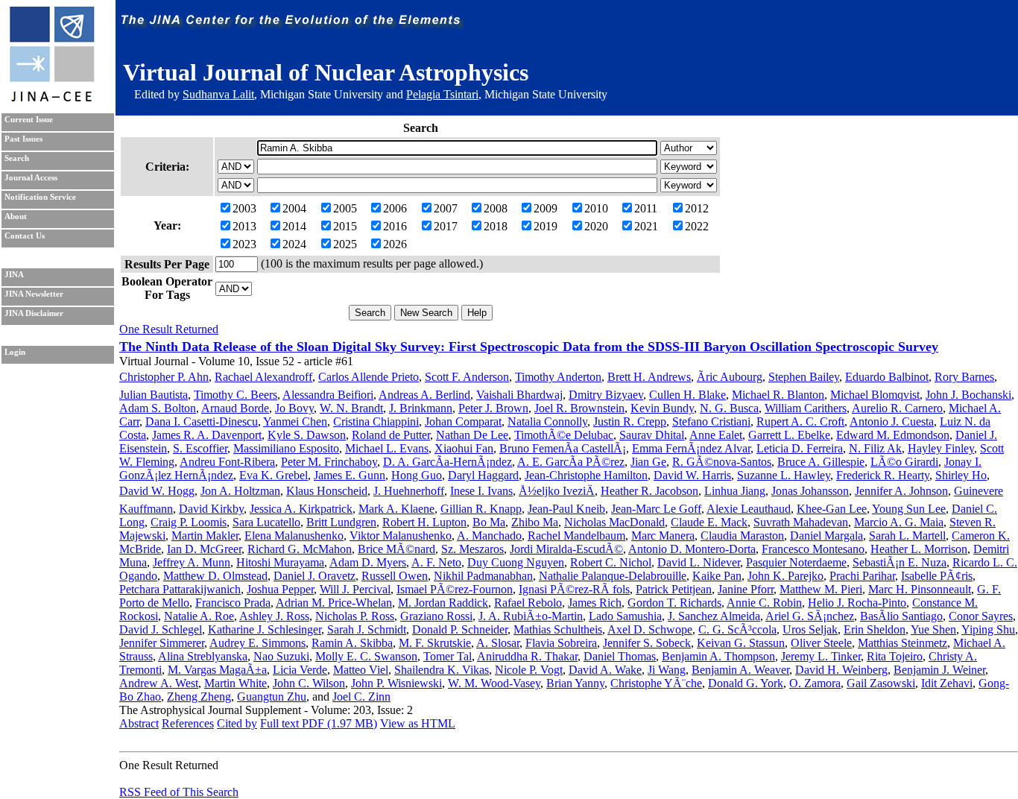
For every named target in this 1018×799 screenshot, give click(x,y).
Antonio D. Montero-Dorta (692, 549)
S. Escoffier (200, 448)
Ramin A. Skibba (352, 643)
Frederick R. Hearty (882, 475)
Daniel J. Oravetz (314, 575)
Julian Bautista (153, 394)
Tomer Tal (447, 656)
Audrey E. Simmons (257, 643)
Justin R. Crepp (629, 421)
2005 (345, 208)
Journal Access (30, 178)
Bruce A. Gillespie (820, 461)
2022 (697, 226)
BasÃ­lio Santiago (901, 616)
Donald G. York (745, 683)
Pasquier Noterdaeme (796, 562)
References (188, 723)
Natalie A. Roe (199, 616)
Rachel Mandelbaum (576, 535)
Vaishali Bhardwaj (519, 394)
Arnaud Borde (235, 408)
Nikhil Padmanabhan (483, 575)
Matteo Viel (360, 669)
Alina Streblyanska (202, 656)
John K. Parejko (785, 575)
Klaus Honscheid (326, 490)
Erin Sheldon (874, 629)
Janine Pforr (746, 589)
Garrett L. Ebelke (789, 435)
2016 (395, 226)
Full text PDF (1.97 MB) (318, 723)
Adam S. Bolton (157, 408)
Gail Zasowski (881, 683)
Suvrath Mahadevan (800, 522)
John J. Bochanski (968, 394)
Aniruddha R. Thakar (527, 656)
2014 (294, 226)
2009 (545, 208)
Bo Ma (488, 522)
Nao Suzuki (281, 656)
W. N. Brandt (351, 408)
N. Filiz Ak (875, 448)
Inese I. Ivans (481, 490)
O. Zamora (815, 683)
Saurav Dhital (651, 435)
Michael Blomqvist (875, 394)
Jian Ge (648, 461)
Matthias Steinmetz (902, 643)
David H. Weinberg (841, 669)
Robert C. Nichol (610, 562)
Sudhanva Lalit (218, 94)
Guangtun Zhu (271, 696)
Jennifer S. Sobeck (647, 643)
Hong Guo (416, 475)
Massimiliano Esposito (286, 448)
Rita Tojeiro (895, 656)
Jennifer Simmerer (161, 643)
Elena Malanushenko (294, 535)
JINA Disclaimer (33, 313)
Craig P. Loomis (189, 522)
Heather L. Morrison (918, 549)
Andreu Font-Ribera (227, 461)
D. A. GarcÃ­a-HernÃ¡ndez (447, 461)
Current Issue (28, 120)
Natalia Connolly (547, 421)
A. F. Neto (436, 562)
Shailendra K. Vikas (441, 669)
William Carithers (806, 408)
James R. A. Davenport (207, 435)
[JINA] (51, 98)
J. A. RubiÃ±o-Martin (530, 616)
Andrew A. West (158, 683)
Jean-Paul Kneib (566, 508)
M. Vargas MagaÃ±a (217, 669)
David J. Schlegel (160, 629)
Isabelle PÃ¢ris (937, 575)
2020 (596, 226)
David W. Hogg (157, 490)
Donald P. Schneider (460, 629)
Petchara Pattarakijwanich (180, 589)
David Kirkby (211, 508)
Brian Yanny (575, 683)
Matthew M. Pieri (821, 589)
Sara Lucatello (266, 522)
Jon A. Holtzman (240, 490)
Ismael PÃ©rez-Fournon (454, 589)
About (15, 216)
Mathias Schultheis (557, 629)
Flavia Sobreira (561, 643)
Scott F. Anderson (467, 376)
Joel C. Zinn (361, 696)
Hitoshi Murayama (280, 562)
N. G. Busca (729, 408)
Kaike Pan (717, 575)
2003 (244, 208)
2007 (446, 208)
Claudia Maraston (742, 535)
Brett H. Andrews (649, 376)
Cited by (237, 723)
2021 (646, 226)
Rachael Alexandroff (263, 376)
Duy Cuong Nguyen (515, 562)
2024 (294, 244)
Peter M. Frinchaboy (329, 461)
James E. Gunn (349, 475)
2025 (345, 244)
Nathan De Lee (472, 435)
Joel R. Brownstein (579, 408)
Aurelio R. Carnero (897, 408)
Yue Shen (933, 629)
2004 (294, 208)
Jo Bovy (294, 408)
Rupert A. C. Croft (800, 421)
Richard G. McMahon (299, 549)
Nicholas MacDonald (614, 522)
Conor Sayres (981, 616)
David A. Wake (605, 669)
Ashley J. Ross (274, 616)
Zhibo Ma (534, 522)
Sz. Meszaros (472, 549)
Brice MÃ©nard (396, 549)
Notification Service (40, 197)
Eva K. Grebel (273, 475)
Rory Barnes (964, 376)
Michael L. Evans (387, 448)
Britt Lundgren (341, 522)
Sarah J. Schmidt (366, 629)
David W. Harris (692, 475)
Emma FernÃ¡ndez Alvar (691, 448)
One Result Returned (168, 329)
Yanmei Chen (295, 421)
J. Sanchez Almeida (714, 616)
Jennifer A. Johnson (901, 490)
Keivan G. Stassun (741, 643)
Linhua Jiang (734, 490)
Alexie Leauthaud (748, 508)
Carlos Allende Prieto (368, 376)
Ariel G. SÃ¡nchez (809, 616)
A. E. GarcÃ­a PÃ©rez (571, 461)
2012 (697, 208)
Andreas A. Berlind (424, 394)
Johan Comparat (463, 421)
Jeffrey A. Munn (191, 562)
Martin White (235, 683)
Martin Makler (204, 535)
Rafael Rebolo (528, 602)
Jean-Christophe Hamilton (586, 475)
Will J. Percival (355, 589)
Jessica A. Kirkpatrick (301, 508)
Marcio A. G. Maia (898, 522)
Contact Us (24, 236)
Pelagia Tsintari (442, 94)
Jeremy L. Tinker (821, 656)
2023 (244, 244)
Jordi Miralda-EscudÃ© (566, 549)
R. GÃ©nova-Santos (721, 461)
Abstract (139, 723)
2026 (395, 244)
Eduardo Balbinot (887, 376)
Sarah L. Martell (907, 535)
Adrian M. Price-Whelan (334, 602)
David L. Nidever (698, 562)
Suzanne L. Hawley (783, 475)
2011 (645, 208)
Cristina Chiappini (376, 421)
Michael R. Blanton (778, 394)
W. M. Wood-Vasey (494, 683)
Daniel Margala (826, 535)
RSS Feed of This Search (178, 792)
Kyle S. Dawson (307, 435)
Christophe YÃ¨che (656, 683)
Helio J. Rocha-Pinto (857, 602)
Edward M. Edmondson (892, 435)
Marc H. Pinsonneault (919, 589)
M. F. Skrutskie (435, 643)
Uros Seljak (810, 629)
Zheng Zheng (199, 696)
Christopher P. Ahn (164, 376)
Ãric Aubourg (729, 376)
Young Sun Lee (909, 508)
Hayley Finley (941, 448)
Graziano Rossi (436, 616)
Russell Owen (394, 575)
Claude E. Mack (709, 522)
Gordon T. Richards (674, 602)
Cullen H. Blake (687, 394)
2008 (496, 208)
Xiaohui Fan (463, 448)
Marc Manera (663, 535)
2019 (545, 226)
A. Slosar (497, 643)
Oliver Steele (821, 643)
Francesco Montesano (813, 549)
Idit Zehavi (947, 683)
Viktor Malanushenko (401, 535)
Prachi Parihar (862, 575)
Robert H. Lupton (424, 522)
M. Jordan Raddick (443, 602)
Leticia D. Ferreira (799, 448)
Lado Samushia (625, 616)
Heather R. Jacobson (649, 490)
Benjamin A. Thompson (718, 656)
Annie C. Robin (764, 602)
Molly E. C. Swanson (366, 656)
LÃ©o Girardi (904, 461)
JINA (14, 275)
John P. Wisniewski (396, 683)
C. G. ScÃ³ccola (737, 629)
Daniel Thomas (620, 656)
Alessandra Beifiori (327, 394)
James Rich (595, 602)
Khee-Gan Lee (832, 508)
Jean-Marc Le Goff (656, 508)
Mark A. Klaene (396, 508)
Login (14, 352)
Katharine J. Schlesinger (264, 629)
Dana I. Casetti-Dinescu (201, 421)
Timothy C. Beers (235, 394)
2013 (244, 226)
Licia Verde (300, 669)
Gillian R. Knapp (481, 508)
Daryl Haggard (483, 475)
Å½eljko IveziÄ (557, 490)
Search (16, 158)
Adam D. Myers (367, 562)
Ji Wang (667, 669)
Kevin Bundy (662, 408)
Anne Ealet (715, 435)
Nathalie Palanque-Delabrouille (612, 575)
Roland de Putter (391, 435)
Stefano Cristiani (711, 421)
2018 (496, 226)
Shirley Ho (961, 475)
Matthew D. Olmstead (215, 575)
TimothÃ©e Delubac (563, 435)
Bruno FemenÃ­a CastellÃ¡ (562, 448)
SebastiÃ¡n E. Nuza (899, 562)
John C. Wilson (309, 683)
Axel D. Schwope (649, 629)
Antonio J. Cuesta (892, 421)
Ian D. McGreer (204, 549)
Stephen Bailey (803, 376)
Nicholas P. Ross (354, 616)
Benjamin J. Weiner (939, 669)
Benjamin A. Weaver (740, 669)
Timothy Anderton (558, 376)
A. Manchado (489, 535)
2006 (395, 208)
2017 (446, 226)
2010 (596, 208)
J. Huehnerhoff (408, 490)
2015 (345, 226)
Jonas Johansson (810, 490)
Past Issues (23, 139)
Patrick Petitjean (674, 589)
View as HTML (417, 723)
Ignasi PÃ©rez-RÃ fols (574, 589)
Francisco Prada (233, 602)
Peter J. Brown (493, 408)
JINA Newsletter (33, 294)
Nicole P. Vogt (529, 669)
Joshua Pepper (280, 589)
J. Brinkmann (420, 408)
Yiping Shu (988, 629)
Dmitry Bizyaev (606, 394)
